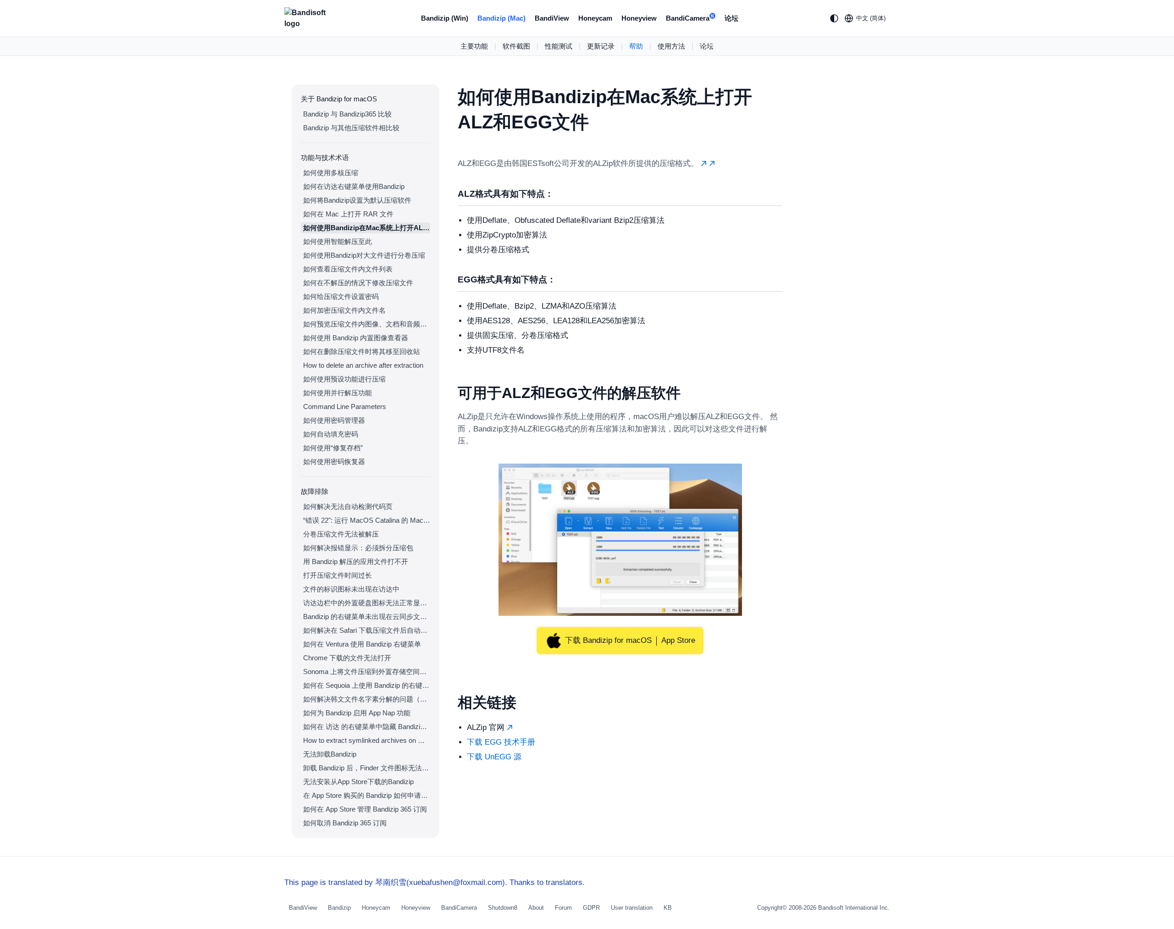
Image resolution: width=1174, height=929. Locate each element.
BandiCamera (690, 18)
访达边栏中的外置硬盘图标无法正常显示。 (366, 603)
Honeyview (639, 18)
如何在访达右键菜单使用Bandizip (353, 186)
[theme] (834, 18)
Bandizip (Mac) (501, 18)
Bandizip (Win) (444, 18)
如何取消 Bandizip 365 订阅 (345, 823)
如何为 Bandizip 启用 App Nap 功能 (356, 713)
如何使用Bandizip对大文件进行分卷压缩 (364, 255)
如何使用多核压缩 (330, 173)
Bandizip (339, 907)
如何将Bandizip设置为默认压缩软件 (357, 200)
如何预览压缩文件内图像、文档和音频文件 (366, 324)
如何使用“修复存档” (333, 448)
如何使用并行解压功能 (337, 393)
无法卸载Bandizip (329, 754)
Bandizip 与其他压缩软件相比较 (351, 128)
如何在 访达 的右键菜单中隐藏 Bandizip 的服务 (366, 726)
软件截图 (516, 46)
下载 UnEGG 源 (494, 756)
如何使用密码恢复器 (334, 461)
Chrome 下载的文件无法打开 (347, 658)
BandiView (552, 18)
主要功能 (474, 46)
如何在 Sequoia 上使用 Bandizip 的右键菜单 (366, 685)
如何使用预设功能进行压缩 (344, 379)
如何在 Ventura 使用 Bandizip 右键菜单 (362, 644)
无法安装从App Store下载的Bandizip (358, 781)
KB (668, 907)
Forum (563, 907)
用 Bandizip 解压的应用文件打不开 (355, 561)
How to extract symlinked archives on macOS (366, 740)
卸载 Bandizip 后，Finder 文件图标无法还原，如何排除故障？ (366, 768)
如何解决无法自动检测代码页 (348, 506)
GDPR (591, 907)
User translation (632, 907)
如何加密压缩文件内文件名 (344, 310)
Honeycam (595, 18)
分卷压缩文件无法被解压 (341, 534)
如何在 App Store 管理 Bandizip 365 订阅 (365, 809)
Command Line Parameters (344, 406)
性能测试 (558, 46)
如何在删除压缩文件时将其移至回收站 (361, 351)
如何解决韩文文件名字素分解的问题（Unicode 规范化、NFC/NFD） (366, 699)
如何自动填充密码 (330, 434)
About (536, 907)
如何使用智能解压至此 (337, 241)
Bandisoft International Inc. (854, 907)
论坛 (731, 18)
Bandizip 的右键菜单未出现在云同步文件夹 (366, 616)
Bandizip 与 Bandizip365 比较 (347, 114)
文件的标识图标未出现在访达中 (351, 589)
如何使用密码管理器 (334, 420)
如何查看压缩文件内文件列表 (348, 269)
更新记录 (601, 46)
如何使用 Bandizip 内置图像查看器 (355, 338)
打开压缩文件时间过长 (337, 575)
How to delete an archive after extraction (363, 365)
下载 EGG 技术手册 (501, 742)
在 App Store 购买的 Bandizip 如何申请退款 (366, 795)
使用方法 (671, 46)
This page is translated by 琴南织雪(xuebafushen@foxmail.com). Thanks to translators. (434, 882)
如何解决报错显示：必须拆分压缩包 (358, 548)
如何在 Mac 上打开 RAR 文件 (348, 214)
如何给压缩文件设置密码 (341, 296)
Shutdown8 (502, 907)
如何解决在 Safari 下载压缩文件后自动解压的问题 (366, 630)
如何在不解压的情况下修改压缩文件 (358, 283)
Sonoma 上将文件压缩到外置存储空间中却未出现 (366, 671)
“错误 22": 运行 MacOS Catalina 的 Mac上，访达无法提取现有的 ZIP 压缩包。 (366, 520)
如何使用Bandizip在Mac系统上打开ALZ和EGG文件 (366, 228)
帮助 (636, 46)
